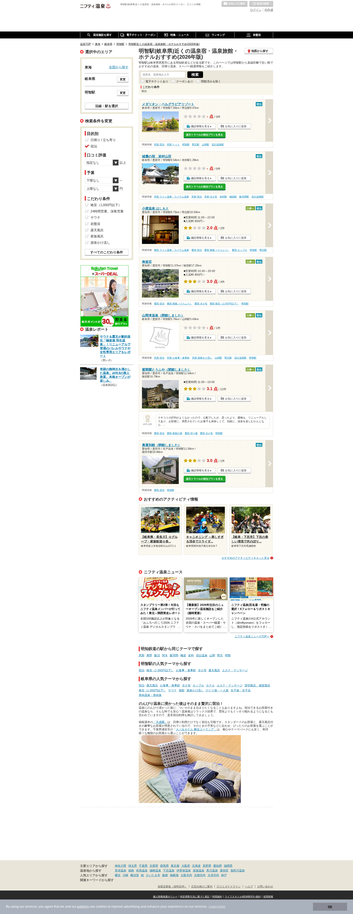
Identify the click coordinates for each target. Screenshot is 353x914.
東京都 (175, 865)
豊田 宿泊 (196, 250)
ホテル (210, 685)
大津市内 (213, 875)
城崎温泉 (155, 870)
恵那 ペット (173, 144)
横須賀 (134, 875)
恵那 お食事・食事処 (178, 357)
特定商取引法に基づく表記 (195, 896)
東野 (149, 655)
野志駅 (195, 144)
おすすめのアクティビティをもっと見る (245, 557)
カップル (198, 685)
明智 (228, 655)
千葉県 (143, 865)
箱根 (131, 870)
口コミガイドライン (229, 886)
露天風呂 (214, 670)
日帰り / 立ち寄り (103, 140)
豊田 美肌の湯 (174, 433)
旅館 (181, 690)
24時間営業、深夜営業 (107, 211)
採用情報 (268, 896)
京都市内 (200, 875)
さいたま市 (153, 875)
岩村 (191, 655)
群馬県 (164, 865)
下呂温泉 (168, 870)
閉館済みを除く (211, 81)
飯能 (165, 875)
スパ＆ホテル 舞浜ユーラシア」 (196, 729)
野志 (220, 655)
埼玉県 (132, 865)
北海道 (196, 865)
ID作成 (269, 9)
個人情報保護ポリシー (165, 896)
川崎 (125, 875)
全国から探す (118, 67)
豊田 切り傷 (191, 433)
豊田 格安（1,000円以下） (224, 303)
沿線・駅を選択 (106, 106)
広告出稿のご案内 (201, 886)
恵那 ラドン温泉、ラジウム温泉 (171, 196)
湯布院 (224, 870)
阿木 (165, 655)
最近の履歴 (261, 4)
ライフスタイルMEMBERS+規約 (243, 896)
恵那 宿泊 (159, 144)
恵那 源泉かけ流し (202, 357)
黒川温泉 (212, 870)
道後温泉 (198, 870)
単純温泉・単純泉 (150, 695)
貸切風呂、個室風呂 (257, 685)
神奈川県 (120, 865)
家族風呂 (97, 236)
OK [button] (330, 906)
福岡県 (228, 865)
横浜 (118, 875)
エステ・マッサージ (235, 670)
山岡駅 (205, 144)
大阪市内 (186, 875)
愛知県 (217, 865)
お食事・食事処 (186, 670)
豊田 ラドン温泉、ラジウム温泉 (171, 250)
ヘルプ (249, 886)
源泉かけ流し (195, 690)
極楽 (183, 655)
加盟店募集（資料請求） (172, 886)
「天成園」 (160, 722)
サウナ (172, 690)
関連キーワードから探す (97, 880)
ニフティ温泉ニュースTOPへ (252, 636)
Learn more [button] (217, 906)
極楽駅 (233, 196)
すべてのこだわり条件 (106, 252)
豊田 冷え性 (200, 303)
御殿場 (174, 875)
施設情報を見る (200, 126)
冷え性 (202, 670)
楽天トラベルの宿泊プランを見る (204, 134)
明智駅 (186, 144)
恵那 (141, 655)
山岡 (212, 655)
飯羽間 (174, 655)
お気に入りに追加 (235, 126)
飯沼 (157, 655)
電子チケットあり (156, 81)
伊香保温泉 (183, 870)
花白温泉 (201, 655)
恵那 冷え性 (210, 196)
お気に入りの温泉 (234, 4)
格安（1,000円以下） (160, 670)
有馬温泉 (141, 870)
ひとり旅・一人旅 (217, 690)
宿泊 (141, 670)
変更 (123, 79)
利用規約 (217, 896)
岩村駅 (223, 196)
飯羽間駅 (244, 196)
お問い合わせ (265, 886)
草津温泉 (120, 870)
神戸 (224, 875)
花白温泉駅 (218, 144)
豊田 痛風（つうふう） (216, 250)
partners (83, 906)
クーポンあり (184, 81)
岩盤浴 (95, 224)
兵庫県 (154, 865)
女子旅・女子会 (241, 690)
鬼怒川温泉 (237, 870)
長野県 (207, 865)
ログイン (255, 9)
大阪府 (185, 865)
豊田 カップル (239, 250)
